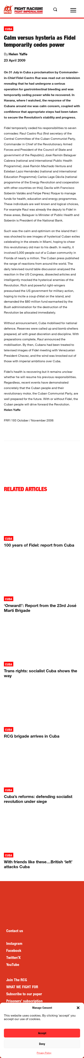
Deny (42, 1044)
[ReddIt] (47, 432)
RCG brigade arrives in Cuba (31, 736)
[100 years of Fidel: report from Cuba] (42, 514)
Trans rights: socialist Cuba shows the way (40, 673)
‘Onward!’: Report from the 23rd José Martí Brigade (40, 608)
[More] (74, 432)
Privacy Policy (44, 1052)
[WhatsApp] (38, 432)
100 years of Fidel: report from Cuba (39, 545)
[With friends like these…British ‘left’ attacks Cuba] (42, 831)
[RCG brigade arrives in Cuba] (42, 705)
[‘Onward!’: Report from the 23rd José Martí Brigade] (42, 575)
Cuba (8, 29)
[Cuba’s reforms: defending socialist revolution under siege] (42, 766)
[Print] (56, 432)
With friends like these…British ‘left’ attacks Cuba (38, 864)
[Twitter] (29, 432)
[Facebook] (20, 432)
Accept (42, 1033)
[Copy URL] (65, 432)
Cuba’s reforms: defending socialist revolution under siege (38, 799)
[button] (78, 1008)
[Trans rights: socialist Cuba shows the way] (42, 640)
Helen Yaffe (18, 54)
